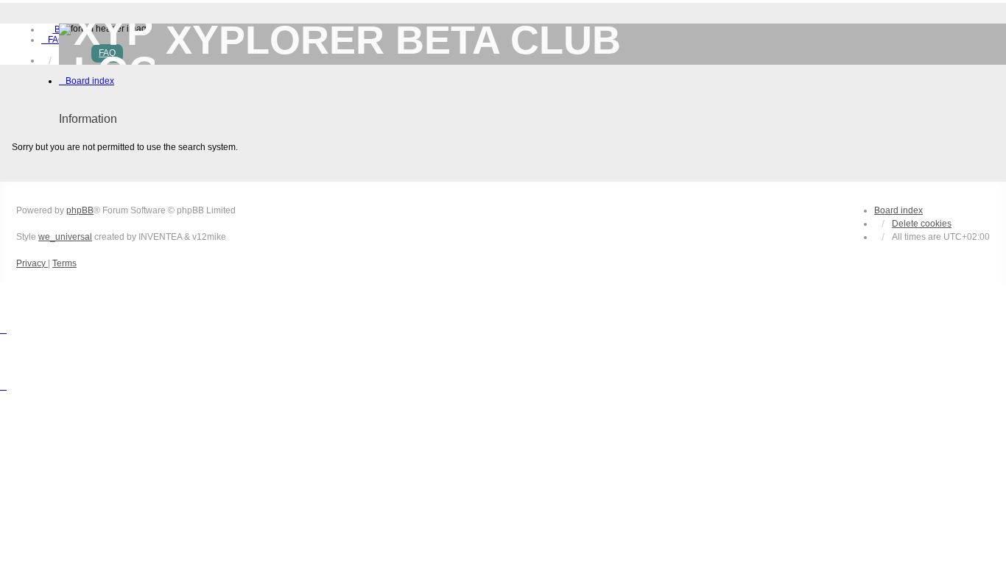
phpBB (80, 210)
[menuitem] (53, 40)
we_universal (65, 237)
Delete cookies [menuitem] (922, 223)
